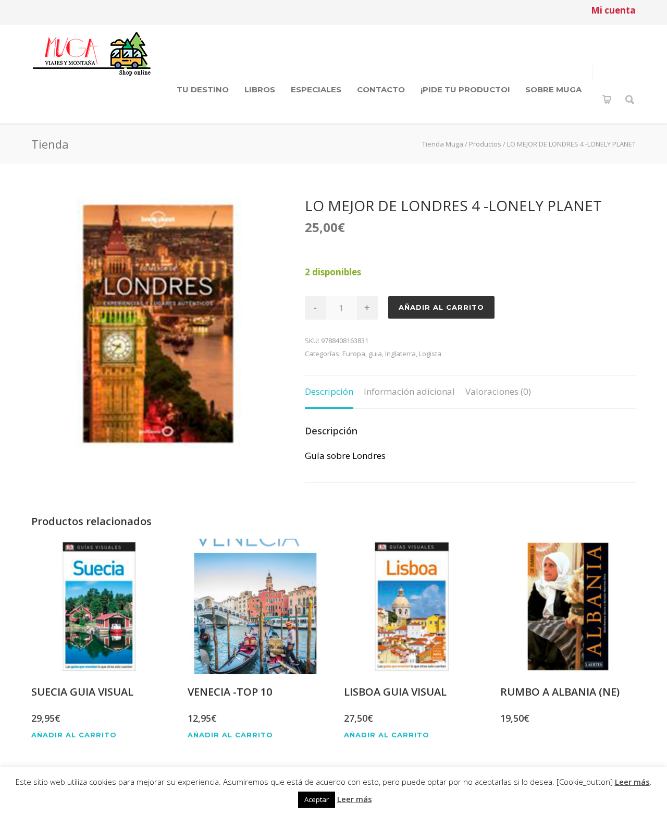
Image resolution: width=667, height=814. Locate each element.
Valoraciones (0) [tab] (498, 391)
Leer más (632, 781)
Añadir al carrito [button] (74, 735)
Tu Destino (203, 89)
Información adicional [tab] (409, 391)
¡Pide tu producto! (465, 89)
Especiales (316, 89)
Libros (259, 89)
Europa (353, 353)
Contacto (381, 89)
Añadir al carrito (441, 307)
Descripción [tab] (329, 391)
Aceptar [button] (316, 799)
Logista (430, 353)
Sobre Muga (553, 89)
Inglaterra (400, 353)
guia (375, 353)
